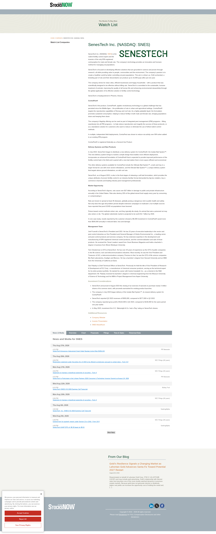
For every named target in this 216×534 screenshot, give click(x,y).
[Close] (41, 494)
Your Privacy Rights (22, 525)
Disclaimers (123, 514)
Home (52, 38)
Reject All (23, 519)
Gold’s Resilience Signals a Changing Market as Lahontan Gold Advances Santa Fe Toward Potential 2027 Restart (137, 466)
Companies (58, 38)
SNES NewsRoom (98, 325)
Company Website (98, 317)
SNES (110, 54)
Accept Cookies (23, 513)
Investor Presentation (99, 321)
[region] (23, 511)
